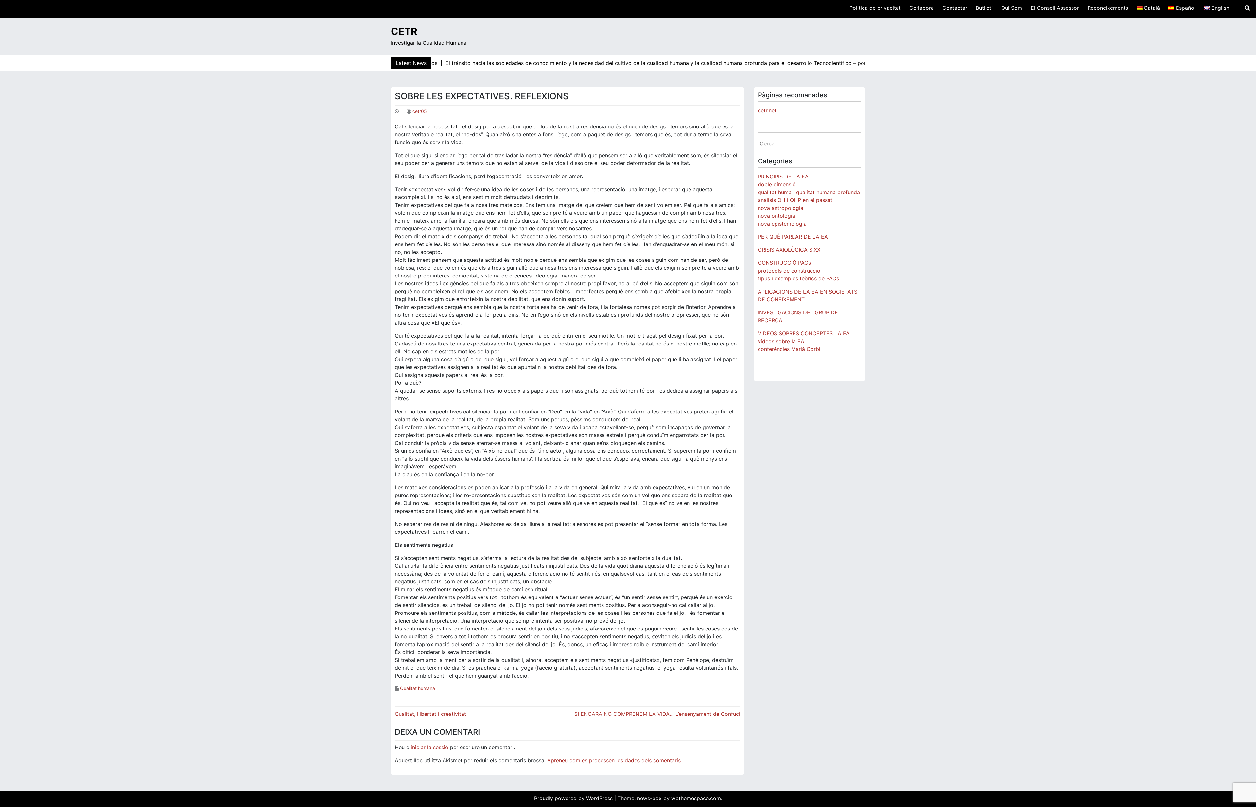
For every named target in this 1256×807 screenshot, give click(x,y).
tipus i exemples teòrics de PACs (798, 278)
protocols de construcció (789, 270)
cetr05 (419, 111)
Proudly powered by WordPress (574, 798)
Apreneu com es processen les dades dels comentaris (614, 760)
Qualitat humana (417, 688)
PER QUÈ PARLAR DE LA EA (793, 236)
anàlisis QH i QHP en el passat (795, 200)
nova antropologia (780, 208)
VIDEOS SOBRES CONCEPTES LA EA (804, 333)
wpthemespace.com (696, 798)
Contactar (954, 8)
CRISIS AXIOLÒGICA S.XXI (790, 249)
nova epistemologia (782, 223)
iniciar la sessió (429, 747)
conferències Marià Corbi (789, 349)
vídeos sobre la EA (781, 341)
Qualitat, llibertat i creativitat (430, 714)
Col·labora (921, 8)
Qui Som (1011, 8)
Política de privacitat (875, 8)
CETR (404, 31)
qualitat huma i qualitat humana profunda (809, 192)
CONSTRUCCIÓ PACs (784, 263)
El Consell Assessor (1055, 8)
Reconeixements (1108, 8)
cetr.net (767, 110)
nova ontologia (776, 215)
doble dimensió (777, 184)
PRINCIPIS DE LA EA (783, 176)
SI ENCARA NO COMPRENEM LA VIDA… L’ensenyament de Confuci (657, 714)
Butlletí (984, 8)
